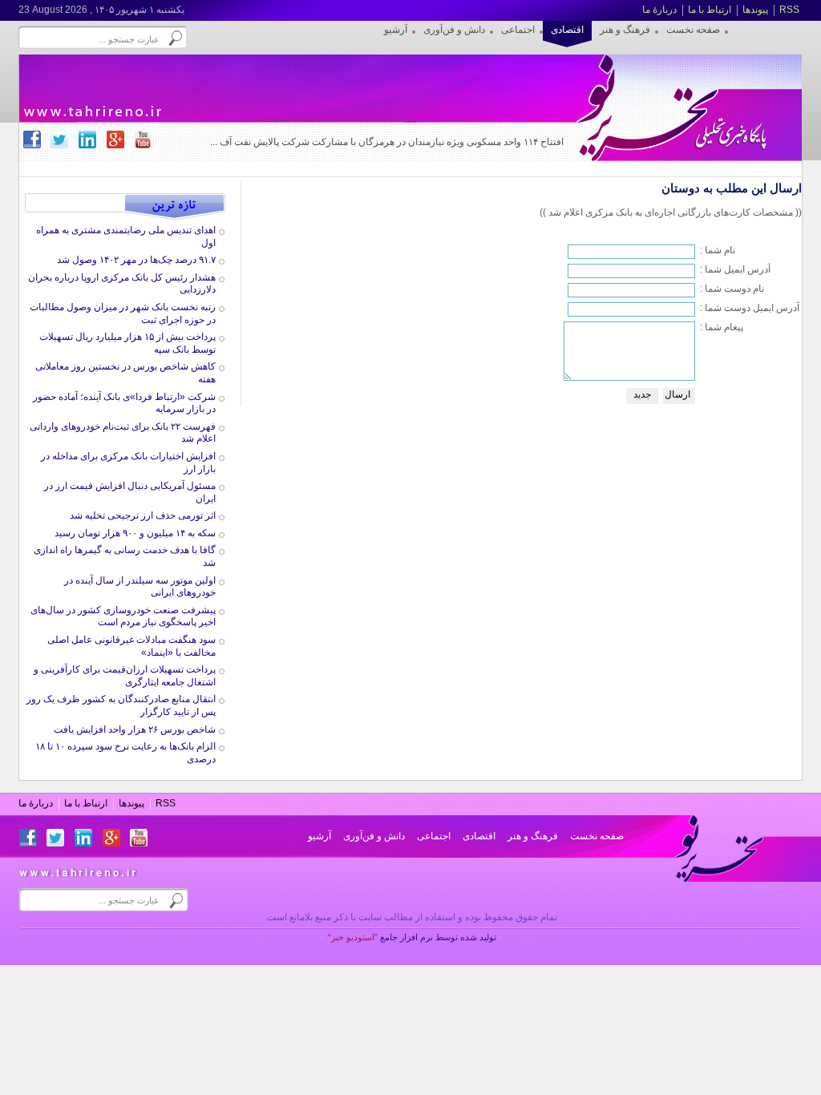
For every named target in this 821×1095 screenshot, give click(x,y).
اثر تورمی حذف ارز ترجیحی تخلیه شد (143, 515)
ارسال (677, 394)
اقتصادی (479, 836)
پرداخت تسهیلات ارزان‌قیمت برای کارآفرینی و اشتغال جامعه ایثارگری (125, 676)
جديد (642, 394)
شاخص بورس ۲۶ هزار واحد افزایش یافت (135, 729)
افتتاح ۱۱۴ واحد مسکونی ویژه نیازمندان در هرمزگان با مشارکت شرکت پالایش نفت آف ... (387, 141)
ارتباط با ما (709, 9)
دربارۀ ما (659, 9)
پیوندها (755, 9)
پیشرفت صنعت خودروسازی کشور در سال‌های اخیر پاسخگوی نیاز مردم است (123, 616)
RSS (789, 9)
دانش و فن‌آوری (374, 836)
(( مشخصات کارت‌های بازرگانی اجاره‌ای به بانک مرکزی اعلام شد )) (671, 212)
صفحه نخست (597, 836)
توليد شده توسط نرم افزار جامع (412, 937)
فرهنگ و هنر (533, 836)
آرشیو (319, 836)
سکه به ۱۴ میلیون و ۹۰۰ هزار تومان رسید (135, 533)
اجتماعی (434, 836)
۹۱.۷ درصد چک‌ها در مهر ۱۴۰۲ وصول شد (136, 259)
